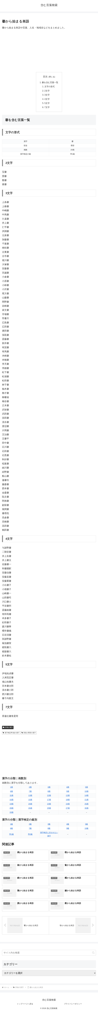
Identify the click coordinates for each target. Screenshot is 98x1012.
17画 (49, 800)
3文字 (47, 95)
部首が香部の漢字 (29, 733)
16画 (11, 800)
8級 (49, 828)
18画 (68, 800)
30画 (86, 808)
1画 (11, 787)
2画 (30, 787)
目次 (45, 76)
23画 (49, 804)
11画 (11, 795)
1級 (11, 824)
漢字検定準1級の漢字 (12, 733)
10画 (86, 791)
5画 (86, 787)
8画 (49, 791)
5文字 (47, 103)
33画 (11, 812)
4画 (67, 787)
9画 (67, 791)
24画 (68, 804)
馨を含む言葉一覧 (50, 82)
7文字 (47, 107)
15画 (30, 800)
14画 (86, 795)
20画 (30, 804)
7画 (30, 791)
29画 (49, 808)
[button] (93, 952)
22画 (49, 795)
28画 (11, 808)
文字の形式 (49, 86)
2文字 (47, 91)
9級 (67, 828)
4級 (67, 824)
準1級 (11, 834)
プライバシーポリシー (73, 1004)
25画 (86, 804)
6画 (11, 791)
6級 (11, 828)
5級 (86, 824)
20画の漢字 (9, 727)
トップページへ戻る (25, 1004)
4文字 (47, 99)
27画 (68, 808)
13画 (30, 795)
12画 (68, 795)
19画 (11, 804)
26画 (30, 808)
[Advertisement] (49, 51)
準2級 (30, 834)
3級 (49, 824)
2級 (30, 824)
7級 (30, 828)
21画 (86, 800)
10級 (86, 828)
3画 (49, 787)
